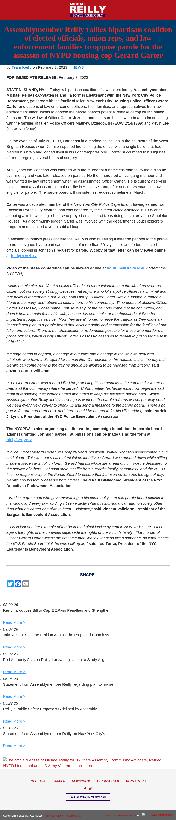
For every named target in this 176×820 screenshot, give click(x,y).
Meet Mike (39, 781)
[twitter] (90, 788)
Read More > (14, 622)
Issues (59, 781)
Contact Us (136, 781)
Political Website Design (120, 815)
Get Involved (108, 781)
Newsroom (81, 781)
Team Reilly (22, 67)
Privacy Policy (54, 816)
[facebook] (85, 788)
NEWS (78, 67)
